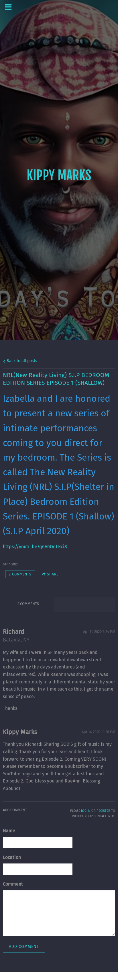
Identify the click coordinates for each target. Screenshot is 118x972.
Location (12, 857)
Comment (13, 884)
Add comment (24, 946)
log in (86, 811)
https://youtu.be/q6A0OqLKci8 (35, 546)
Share (52, 574)
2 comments (20, 574)
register (103, 811)
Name (9, 830)
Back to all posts (21, 360)
